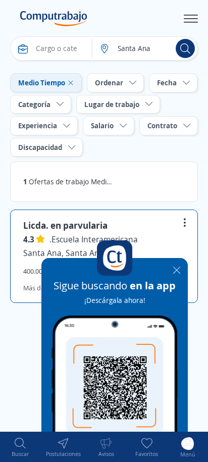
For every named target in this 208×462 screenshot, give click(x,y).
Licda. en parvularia (65, 225)
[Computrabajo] (53, 18)
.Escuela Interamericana (93, 239)
